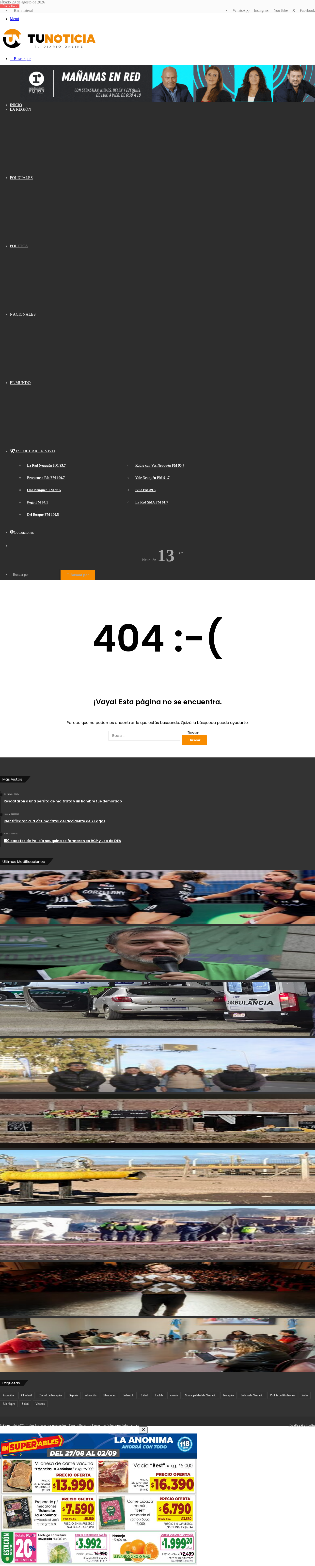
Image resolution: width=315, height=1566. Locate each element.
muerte (174, 1395)
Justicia (159, 1395)
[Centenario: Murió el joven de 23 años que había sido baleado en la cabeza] (157, 1009)
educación (90, 1395)
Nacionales (23, 314)
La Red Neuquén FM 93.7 (46, 465)
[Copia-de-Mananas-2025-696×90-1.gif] (167, 100)
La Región (20, 109)
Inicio (16, 105)
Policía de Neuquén (252, 1395)
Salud (25, 1403)
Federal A (128, 1395)
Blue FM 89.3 (145, 490)
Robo (304, 1395)
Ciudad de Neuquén (50, 1395)
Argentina (8, 1395)
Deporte (73, 1395)
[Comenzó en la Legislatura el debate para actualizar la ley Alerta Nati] (157, 1345)
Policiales (21, 178)
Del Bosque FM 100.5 (43, 515)
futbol (144, 1395)
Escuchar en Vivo (35, 451)
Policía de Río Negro (282, 1395)
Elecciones (109, 1395)
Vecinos (40, 1403)
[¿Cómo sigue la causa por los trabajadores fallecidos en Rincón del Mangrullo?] (157, 1177)
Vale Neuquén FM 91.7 (152, 478)
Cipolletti (26, 1395)
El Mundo (20, 383)
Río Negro (9, 1403)
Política (19, 246)
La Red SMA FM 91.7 (151, 502)
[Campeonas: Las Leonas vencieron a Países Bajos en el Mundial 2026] (157, 897)
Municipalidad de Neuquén (200, 1395)
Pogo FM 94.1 (37, 502)
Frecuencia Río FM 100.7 (46, 478)
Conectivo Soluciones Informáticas (115, 1425)
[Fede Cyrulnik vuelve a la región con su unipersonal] (157, 1289)
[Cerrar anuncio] (143, 1429)
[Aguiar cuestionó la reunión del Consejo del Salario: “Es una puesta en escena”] (157, 953)
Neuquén (228, 1395)
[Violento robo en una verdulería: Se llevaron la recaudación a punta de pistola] (157, 1121)
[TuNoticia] (48, 49)
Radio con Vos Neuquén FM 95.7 (159, 465)
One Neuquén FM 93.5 (44, 490)
